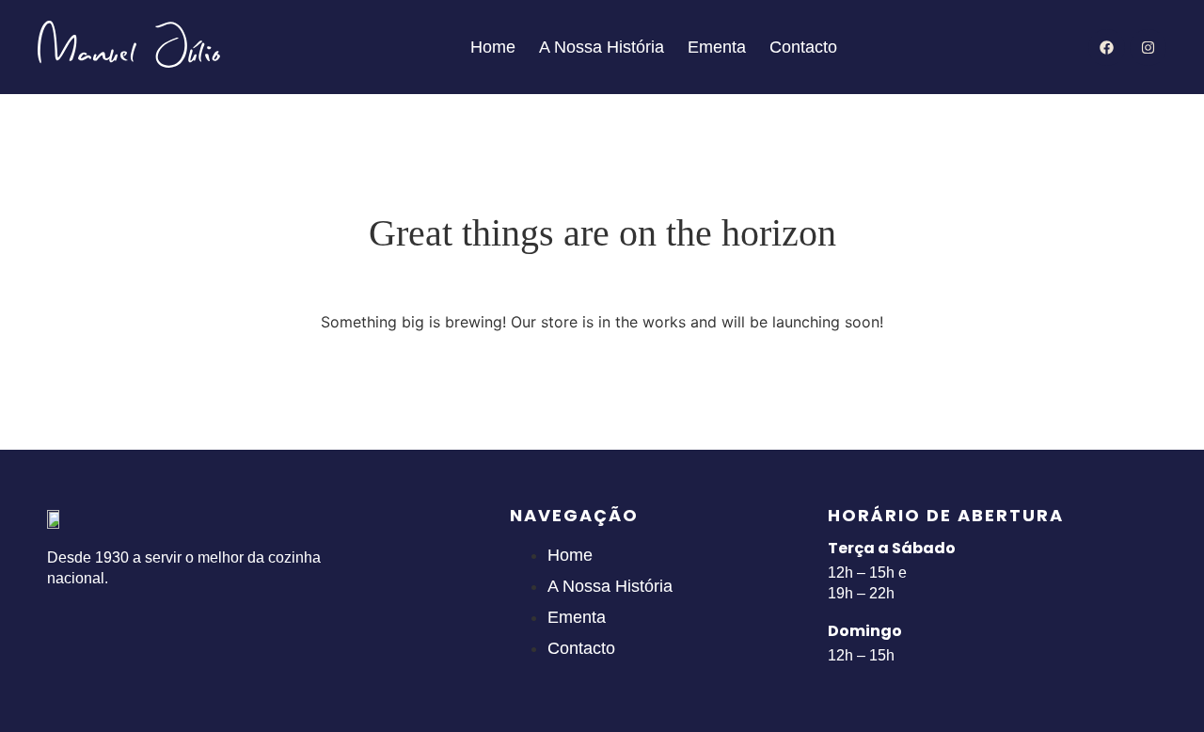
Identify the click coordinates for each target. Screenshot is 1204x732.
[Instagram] (1148, 47)
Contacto (803, 47)
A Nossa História (601, 47)
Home (492, 47)
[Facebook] (1106, 47)
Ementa (717, 47)
